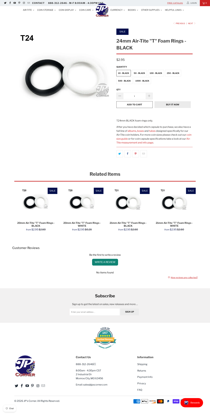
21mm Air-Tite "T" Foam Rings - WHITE (174, 203)
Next (191, 23)
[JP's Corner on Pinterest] (19, 3)
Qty (118, 89)
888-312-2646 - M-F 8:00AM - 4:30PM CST (75, 3)
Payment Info (145, 377)
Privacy (141, 383)
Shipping (142, 364)
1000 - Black (142, 81)
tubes (152, 130)
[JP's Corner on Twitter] (5, 3)
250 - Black (173, 73)
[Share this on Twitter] (119, 153)
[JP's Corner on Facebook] (9, 3)
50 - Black (139, 73)
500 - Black (124, 81)
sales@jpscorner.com (95, 384)
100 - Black (156, 73)
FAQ (139, 389)
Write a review (105, 262)
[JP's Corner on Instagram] (23, 3)
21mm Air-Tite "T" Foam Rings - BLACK (128, 203)
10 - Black (123, 73)
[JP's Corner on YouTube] (14, 3)
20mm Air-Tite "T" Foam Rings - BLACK (35, 203)
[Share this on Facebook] (127, 153)
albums (132, 130)
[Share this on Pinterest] (135, 153)
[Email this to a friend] (143, 153)
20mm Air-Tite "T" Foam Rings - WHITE (81, 203)
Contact (38, 3)
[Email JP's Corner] (28, 3)
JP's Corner (30, 400)
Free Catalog (175, 3)
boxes (140, 130)
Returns (141, 370)
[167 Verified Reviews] (105, 350)
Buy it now (172, 104)
